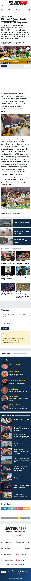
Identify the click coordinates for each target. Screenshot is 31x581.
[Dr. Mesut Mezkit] (4, 398)
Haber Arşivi (21, 560)
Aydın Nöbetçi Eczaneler (6, 543)
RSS (4, 571)
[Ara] (2, 6)
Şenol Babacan (14, 364)
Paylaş (5, 66)
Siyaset (3, 10)
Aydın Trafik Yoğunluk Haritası (23, 549)
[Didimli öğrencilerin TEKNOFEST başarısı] (15, 55)
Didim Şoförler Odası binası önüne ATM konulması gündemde (7, 262)
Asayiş (18, 10)
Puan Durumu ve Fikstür (6, 555)
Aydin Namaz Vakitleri (5, 549)
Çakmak (11, 367)
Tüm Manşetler (22, 554)
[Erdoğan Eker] (4, 390)
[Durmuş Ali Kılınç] (4, 406)
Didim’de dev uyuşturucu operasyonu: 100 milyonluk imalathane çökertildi (22, 294)
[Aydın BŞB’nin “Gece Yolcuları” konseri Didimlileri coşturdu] (8, 286)
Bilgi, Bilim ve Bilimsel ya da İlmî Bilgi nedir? (18, 399)
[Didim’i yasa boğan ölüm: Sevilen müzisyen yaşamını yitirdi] (8, 270)
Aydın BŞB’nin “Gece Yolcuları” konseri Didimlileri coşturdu (7, 293)
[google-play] (19, 564)
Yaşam (24, 10)
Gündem (11, 10)
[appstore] (11, 564)
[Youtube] (20, 536)
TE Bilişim (19, 578)
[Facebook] (11, 536)
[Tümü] (29, 353)
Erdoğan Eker (14, 389)
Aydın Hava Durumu (24, 542)
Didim (10, 16)
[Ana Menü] (2, 3)
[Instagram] (17, 536)
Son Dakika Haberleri (8, 560)
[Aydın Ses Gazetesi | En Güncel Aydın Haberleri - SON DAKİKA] (17, 2)
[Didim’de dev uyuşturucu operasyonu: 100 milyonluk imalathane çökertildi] (23, 286)
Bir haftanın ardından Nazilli (17, 383)
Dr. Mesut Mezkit (15, 396)
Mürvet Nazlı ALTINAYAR (17, 381)
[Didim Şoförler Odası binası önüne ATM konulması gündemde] (8, 255)
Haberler (3, 16)
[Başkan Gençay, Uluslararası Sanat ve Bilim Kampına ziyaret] (23, 255)
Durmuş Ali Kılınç (15, 404)
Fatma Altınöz (14, 372)
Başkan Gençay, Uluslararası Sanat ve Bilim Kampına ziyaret (22, 262)
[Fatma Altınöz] (4, 374)
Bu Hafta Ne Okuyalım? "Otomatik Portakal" (16, 375)
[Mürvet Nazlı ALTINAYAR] (4, 382)
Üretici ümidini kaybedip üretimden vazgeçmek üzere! (18, 407)
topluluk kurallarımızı (16, 334)
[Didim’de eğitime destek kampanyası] (23, 270)
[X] (14, 536)
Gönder (5, 328)
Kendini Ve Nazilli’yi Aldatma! (18, 391)
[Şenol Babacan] (4, 365)
